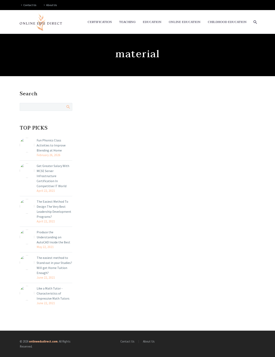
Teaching (127, 22)
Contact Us (29, 5)
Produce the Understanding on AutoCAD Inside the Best (53, 237)
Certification (100, 22)
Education (152, 22)
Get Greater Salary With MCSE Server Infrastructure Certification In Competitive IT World (53, 176)
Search (68, 107)
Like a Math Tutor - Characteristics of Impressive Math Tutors (53, 293)
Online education (185, 22)
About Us (51, 5)
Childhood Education (227, 22)
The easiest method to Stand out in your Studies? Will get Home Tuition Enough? (54, 265)
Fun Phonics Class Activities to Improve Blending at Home (51, 145)
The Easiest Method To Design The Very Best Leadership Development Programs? (54, 209)
